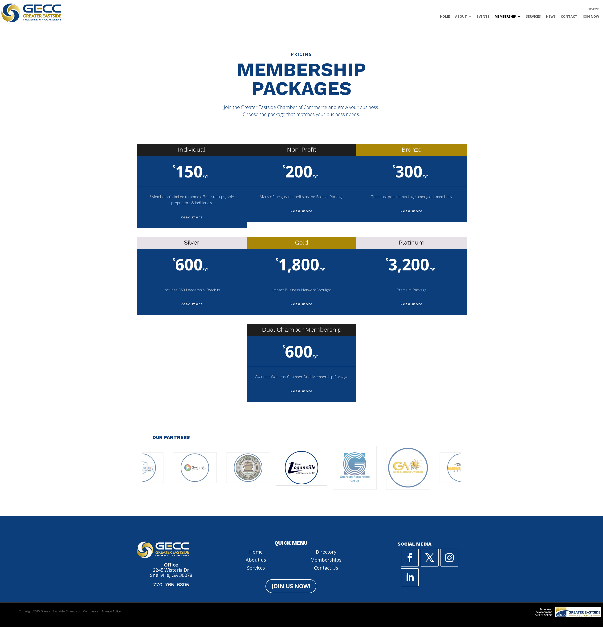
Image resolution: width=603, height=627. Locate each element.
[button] (278, 505)
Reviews (593, 9)
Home (445, 17)
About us (256, 560)
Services (533, 17)
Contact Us (326, 568)
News (551, 17)
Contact (569, 17)
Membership (505, 17)
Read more (192, 217)
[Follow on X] (430, 558)
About (461, 17)
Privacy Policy (111, 611)
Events (483, 17)
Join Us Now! (291, 586)
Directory (326, 552)
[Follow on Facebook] (410, 558)
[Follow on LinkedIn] (410, 577)
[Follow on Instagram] (449, 558)
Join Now (591, 17)
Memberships (326, 560)
